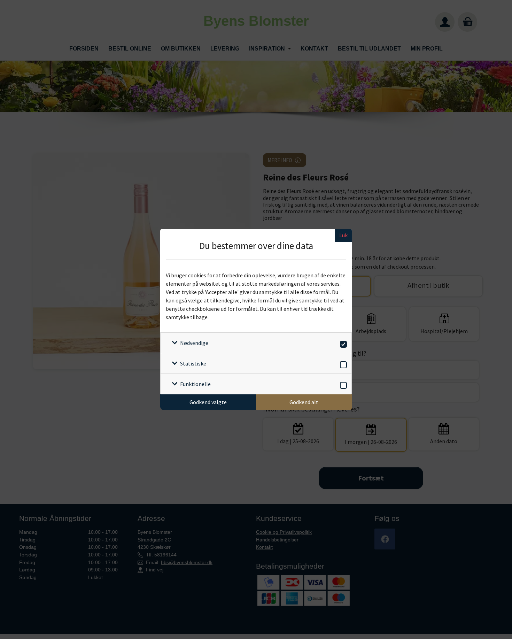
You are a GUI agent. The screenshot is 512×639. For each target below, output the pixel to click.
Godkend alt (303, 402)
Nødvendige (194, 342)
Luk (343, 235)
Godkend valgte (208, 402)
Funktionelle (195, 383)
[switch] (342, 343)
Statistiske (193, 363)
